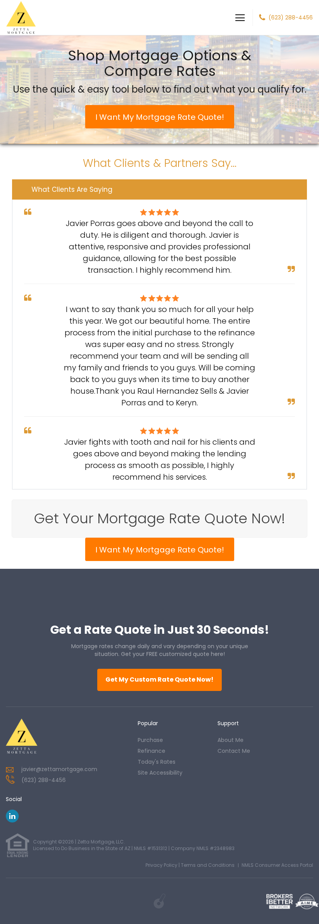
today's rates (156, 762)
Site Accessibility (160, 773)
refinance (151, 751)
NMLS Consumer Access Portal (277, 865)
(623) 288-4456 (290, 17)
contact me (233, 751)
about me (230, 740)
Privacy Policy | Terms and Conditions (190, 865)
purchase (150, 740)
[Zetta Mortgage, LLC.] (21, 736)
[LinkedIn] (12, 820)
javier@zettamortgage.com (59, 769)
